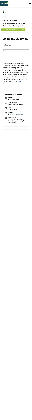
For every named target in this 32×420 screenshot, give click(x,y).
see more (18, 81)
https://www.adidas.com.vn (16, 114)
